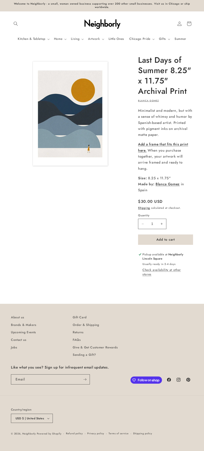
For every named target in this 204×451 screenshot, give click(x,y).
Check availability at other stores (161, 272)
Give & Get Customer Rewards (95, 347)
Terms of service (118, 433)
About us (17, 317)
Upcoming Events (23, 332)
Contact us (18, 340)
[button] (16, 23)
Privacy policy (95, 433)
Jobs (14, 347)
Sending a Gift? (84, 355)
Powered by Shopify (49, 433)
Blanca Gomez (148, 100)
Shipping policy (142, 433)
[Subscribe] (85, 379)
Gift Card (80, 317)
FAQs (77, 340)
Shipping (144, 208)
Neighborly (29, 433)
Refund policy (74, 433)
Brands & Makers (23, 325)
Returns (78, 332)
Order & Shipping (86, 325)
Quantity (144, 215)
